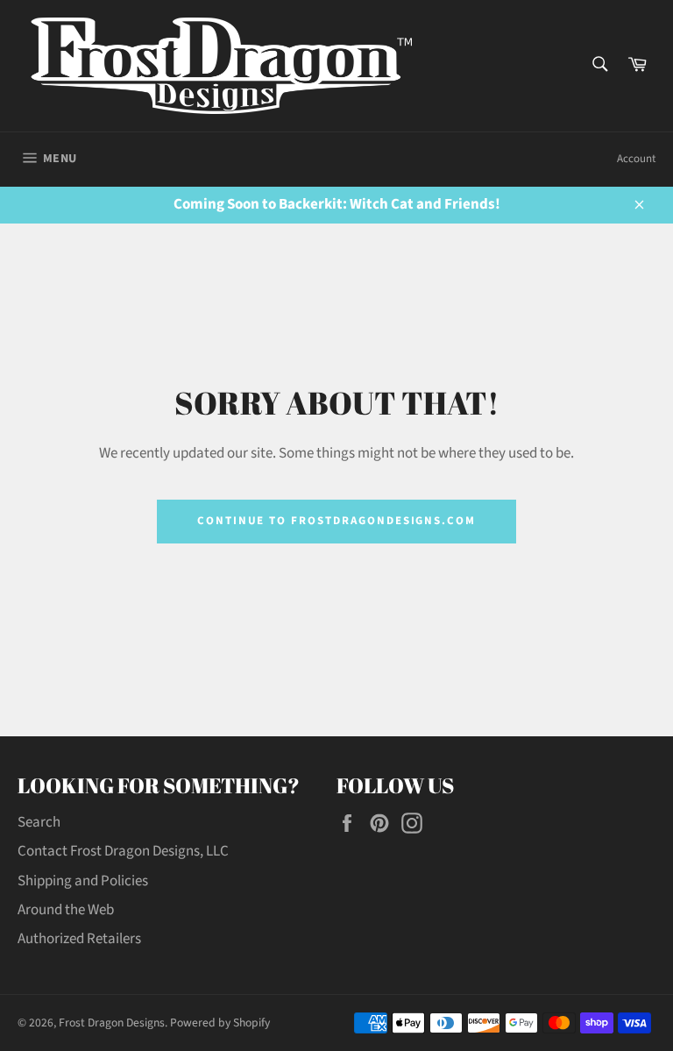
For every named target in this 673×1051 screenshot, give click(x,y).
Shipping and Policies (83, 880)
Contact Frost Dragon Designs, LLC (123, 851)
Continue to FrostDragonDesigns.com (336, 521)
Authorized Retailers (79, 938)
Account (636, 159)
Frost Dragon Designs (112, 1022)
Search (39, 822)
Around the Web (66, 909)
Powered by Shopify (220, 1022)
